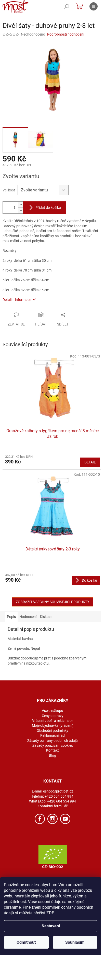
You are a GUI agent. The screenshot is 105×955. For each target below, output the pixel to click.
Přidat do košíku (48, 207)
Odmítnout (26, 942)
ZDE (50, 912)
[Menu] (93, 6)
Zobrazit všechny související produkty (52, 602)
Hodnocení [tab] (27, 617)
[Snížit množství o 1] (20, 210)
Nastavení (51, 926)
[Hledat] (67, 6)
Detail (90, 462)
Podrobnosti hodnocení (65, 34)
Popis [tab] (11, 617)
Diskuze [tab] (46, 617)
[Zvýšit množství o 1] (20, 205)
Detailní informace (17, 300)
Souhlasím (75, 942)
